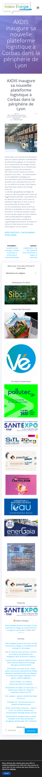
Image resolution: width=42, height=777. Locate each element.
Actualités (14, 115)
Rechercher (21, 727)
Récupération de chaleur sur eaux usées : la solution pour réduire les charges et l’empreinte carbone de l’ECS (21, 690)
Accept (6, 773)
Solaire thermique (20, 117)
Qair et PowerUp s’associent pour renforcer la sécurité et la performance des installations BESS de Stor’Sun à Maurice (21, 654)
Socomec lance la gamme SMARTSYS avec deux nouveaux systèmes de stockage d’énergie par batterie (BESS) (21, 662)
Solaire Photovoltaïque (14, 117)
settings (13, 769)
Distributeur (22, 115)
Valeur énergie (22, 620)
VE (18, 113)
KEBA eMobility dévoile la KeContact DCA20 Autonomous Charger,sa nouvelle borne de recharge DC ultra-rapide (21, 627)
